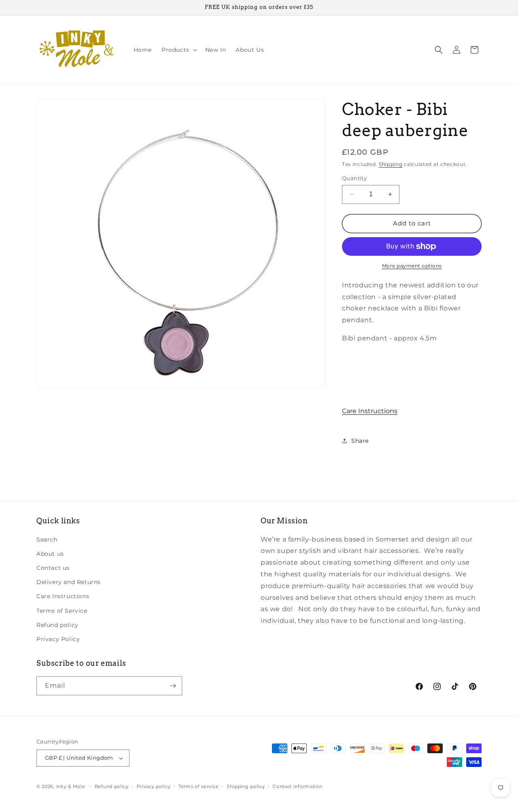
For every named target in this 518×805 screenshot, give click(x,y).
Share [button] (360, 440)
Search (46, 539)
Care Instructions (369, 411)
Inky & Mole (70, 786)
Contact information (297, 786)
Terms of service (198, 786)
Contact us (53, 567)
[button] (178, 49)
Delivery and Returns (68, 582)
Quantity (354, 178)
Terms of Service (61, 610)
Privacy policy (154, 786)
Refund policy (57, 625)
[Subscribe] (173, 685)
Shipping (391, 164)
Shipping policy (246, 786)
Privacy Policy (58, 639)
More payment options (412, 266)
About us (50, 553)
